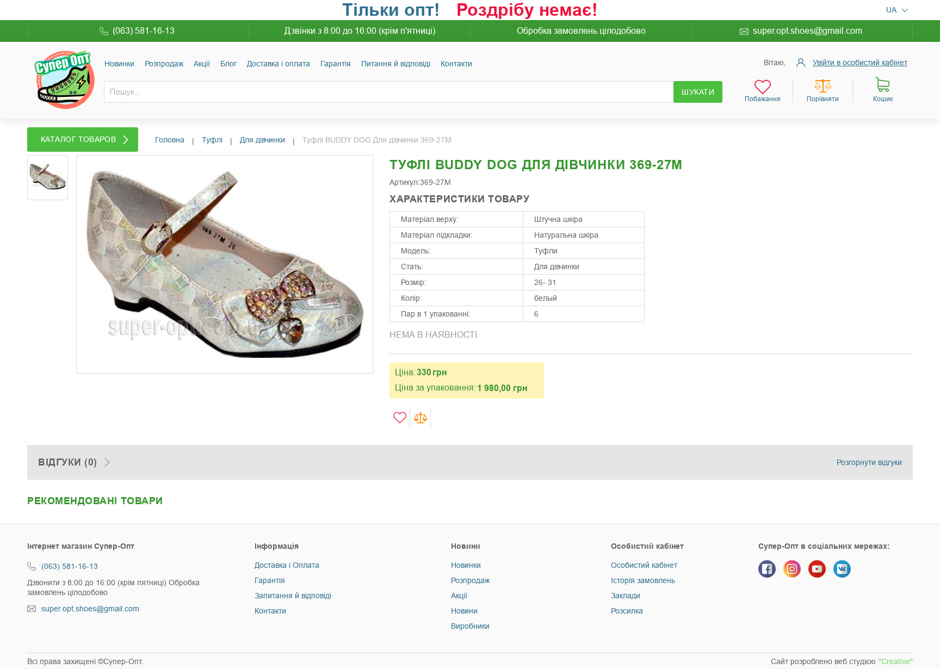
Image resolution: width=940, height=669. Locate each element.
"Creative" (896, 661)
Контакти (456, 63)
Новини (464, 610)
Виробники (470, 626)
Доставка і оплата (278, 63)
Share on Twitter (690, 214)
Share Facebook (668, 214)
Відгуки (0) (67, 462)
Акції (202, 63)
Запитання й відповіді (293, 595)
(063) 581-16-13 (144, 30)
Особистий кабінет (644, 565)
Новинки (119, 63)
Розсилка (627, 610)
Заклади (625, 595)
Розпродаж (164, 63)
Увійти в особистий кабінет (860, 62)
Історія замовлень (643, 580)
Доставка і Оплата (287, 565)
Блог (228, 63)
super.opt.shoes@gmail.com (807, 30)
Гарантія (335, 63)
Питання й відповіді (395, 63)
